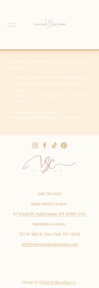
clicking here (72, 112)
